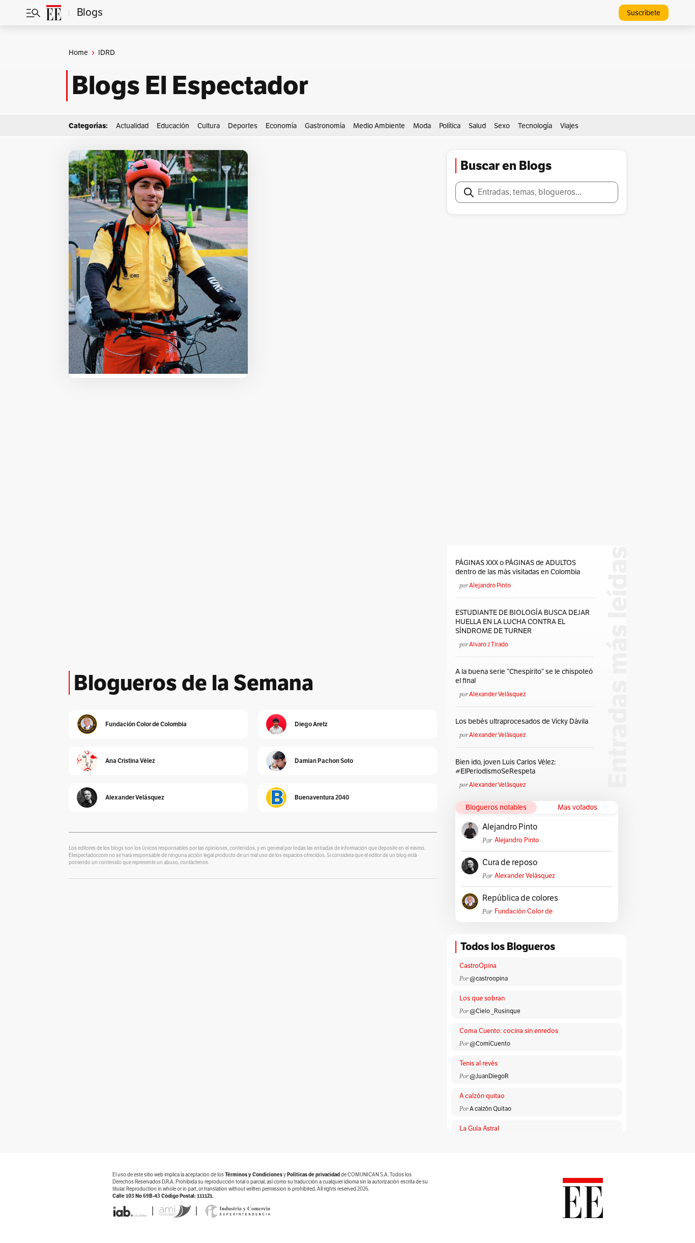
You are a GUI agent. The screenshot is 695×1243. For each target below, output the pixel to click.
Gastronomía (325, 126)
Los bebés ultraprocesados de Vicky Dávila (523, 721)
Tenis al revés (478, 1063)
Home (78, 52)
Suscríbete (643, 13)
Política (449, 126)
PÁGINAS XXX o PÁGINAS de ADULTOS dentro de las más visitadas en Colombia (517, 567)
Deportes (242, 126)
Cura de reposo (509, 862)
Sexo (502, 126)
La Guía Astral (479, 1128)
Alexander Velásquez (497, 694)
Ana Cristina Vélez (130, 760)
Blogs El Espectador (190, 85)
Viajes (569, 126)
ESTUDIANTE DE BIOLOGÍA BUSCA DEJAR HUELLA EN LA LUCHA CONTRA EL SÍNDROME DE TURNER (522, 621)
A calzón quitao (482, 1096)
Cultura (208, 126)
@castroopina (489, 978)
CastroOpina (478, 966)
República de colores (520, 898)
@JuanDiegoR (489, 1076)
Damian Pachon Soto (324, 760)
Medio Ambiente (379, 126)
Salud (477, 126)
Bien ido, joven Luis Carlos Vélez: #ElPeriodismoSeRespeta (505, 767)
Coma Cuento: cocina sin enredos (508, 1031)
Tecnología (535, 126)
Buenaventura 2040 (322, 797)
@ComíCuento (490, 1043)
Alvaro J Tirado (488, 644)
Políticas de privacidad (313, 1174)
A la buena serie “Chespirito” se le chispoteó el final (524, 676)
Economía (281, 126)
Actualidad (132, 126)
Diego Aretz (311, 724)
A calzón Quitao (490, 1108)
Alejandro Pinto (490, 585)
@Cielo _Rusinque (495, 1011)
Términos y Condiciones (253, 1174)
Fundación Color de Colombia (524, 911)
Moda (422, 126)
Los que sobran (482, 998)
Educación (173, 126)
